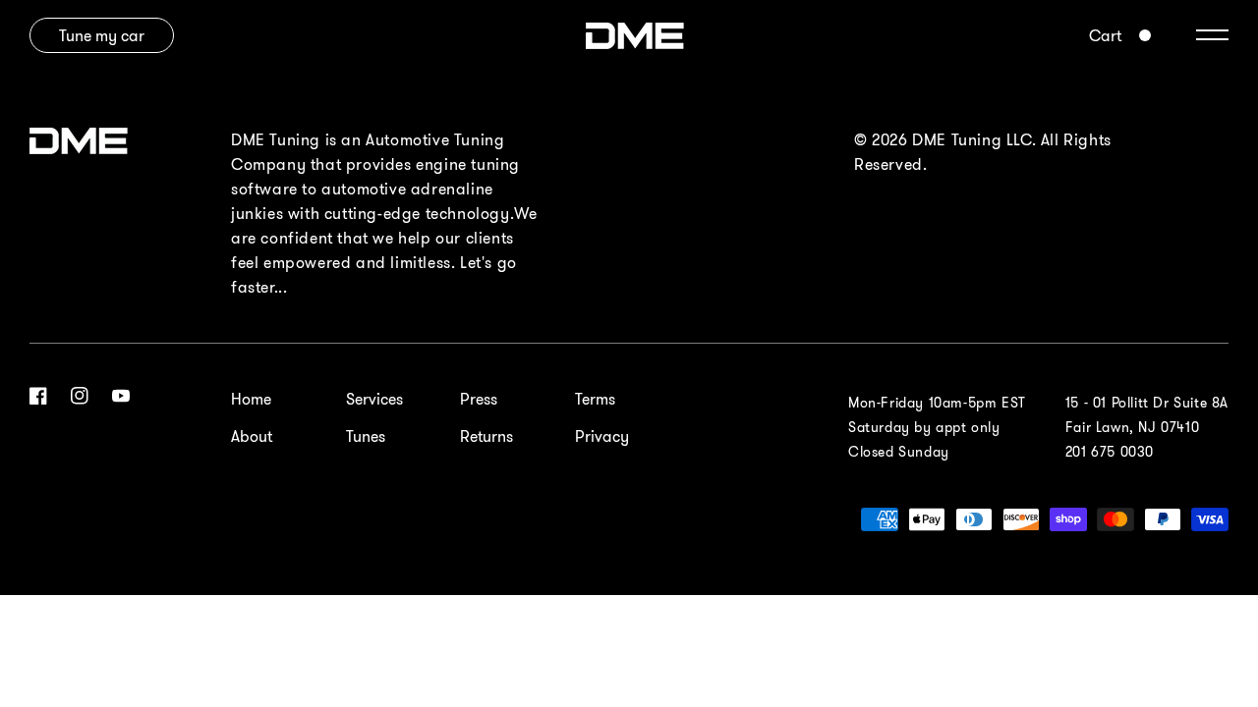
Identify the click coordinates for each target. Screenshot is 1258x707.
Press (478, 398)
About (251, 436)
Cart (1105, 35)
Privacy (602, 436)
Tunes (365, 436)
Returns (486, 436)
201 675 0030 (1109, 452)
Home (251, 398)
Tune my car (101, 35)
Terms (595, 398)
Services (374, 398)
